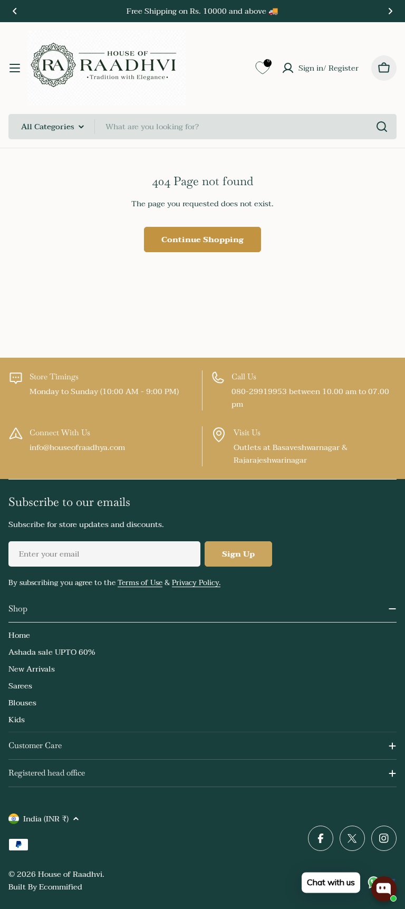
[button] (14, 11)
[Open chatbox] (384, 889)
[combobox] (202, 126)
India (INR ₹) (46, 818)
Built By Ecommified (45, 887)
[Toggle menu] (14, 68)
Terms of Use (140, 583)
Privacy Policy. (196, 583)
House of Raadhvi (70, 874)
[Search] (381, 126)
